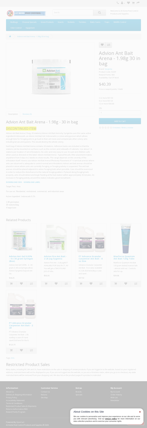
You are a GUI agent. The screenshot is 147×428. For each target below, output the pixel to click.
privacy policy (111, 419)
